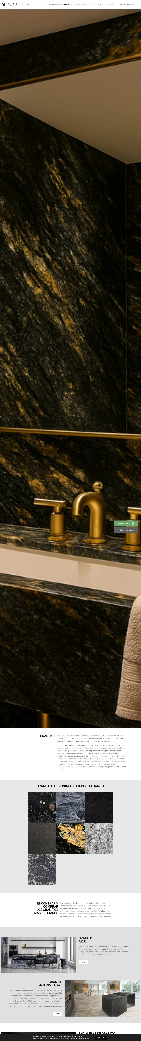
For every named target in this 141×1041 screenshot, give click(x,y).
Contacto (122, 5)
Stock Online (109, 5)
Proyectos (85, 5)
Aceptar (101, 1037)
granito (85, 751)
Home (49, 5)
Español (130, 5)
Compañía (56, 5)
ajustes (87, 1038)
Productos (65, 5)
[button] (83, 962)
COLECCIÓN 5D (96, 5)
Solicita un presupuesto (126, 530)
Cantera (76, 5)
